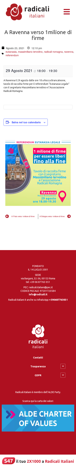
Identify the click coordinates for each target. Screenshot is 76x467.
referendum (12, 55)
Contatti (38, 357)
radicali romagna (53, 51)
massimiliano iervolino (30, 51)
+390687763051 (58, 299)
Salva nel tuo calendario (26, 122)
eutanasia (11, 51)
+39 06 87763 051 (40, 282)
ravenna (68, 51)
